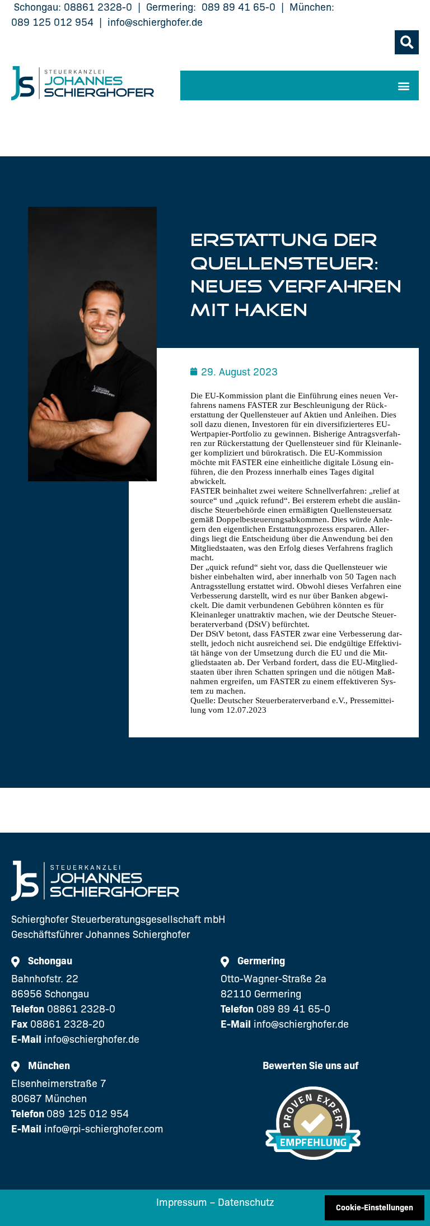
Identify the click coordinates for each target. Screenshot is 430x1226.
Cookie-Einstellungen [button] (374, 1207)
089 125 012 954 (52, 22)
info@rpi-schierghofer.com (103, 1129)
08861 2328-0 (98, 7)
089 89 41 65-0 (238, 7)
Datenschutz (246, 1202)
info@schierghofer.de (155, 22)
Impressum (181, 1202)
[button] (407, 42)
